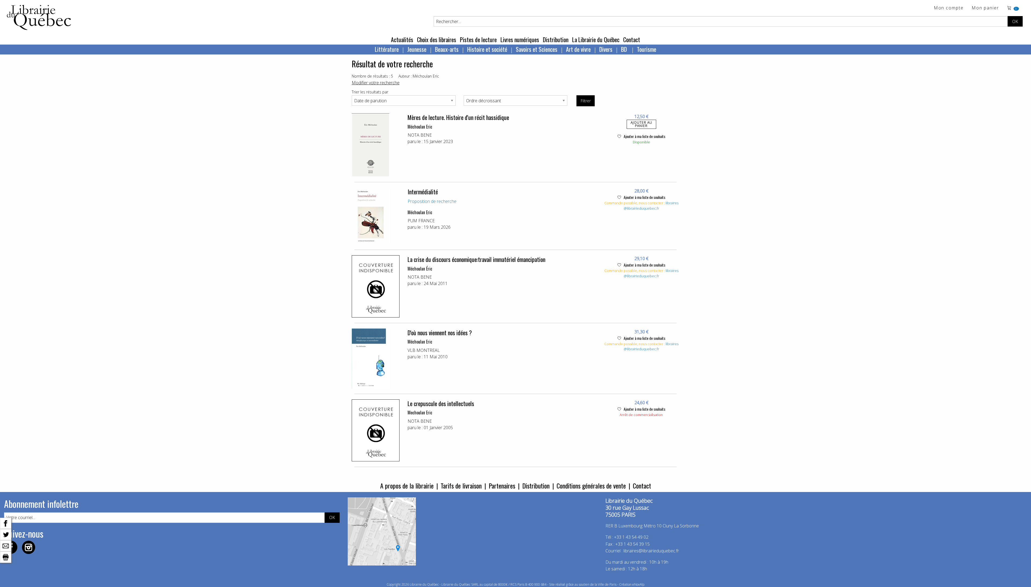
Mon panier (985, 8)
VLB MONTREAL (424, 350)
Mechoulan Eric (420, 412)
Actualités (402, 39)
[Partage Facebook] (5, 523)
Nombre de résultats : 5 (372, 76)
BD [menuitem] (624, 49)
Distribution (555, 39)
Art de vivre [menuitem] (578, 49)
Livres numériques (519, 39)
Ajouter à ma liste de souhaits (644, 136)
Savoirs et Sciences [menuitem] (536, 49)
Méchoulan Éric (420, 268)
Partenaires (502, 485)
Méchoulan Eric (420, 126)
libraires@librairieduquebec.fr (651, 205)
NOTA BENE (420, 135)
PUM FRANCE (421, 221)
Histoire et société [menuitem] (487, 49)
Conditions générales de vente (591, 485)
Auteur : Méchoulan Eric (418, 76)
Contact (631, 39)
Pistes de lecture (478, 39)
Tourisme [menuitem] (646, 49)
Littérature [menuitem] (387, 49)
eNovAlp (638, 584)
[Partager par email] (5, 545)
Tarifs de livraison (461, 485)
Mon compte (949, 8)
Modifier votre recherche (376, 83)
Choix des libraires (436, 39)
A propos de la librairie (407, 485)
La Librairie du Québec (595, 39)
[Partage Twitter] (5, 534)
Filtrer (586, 100)
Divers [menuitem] (605, 49)
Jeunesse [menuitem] (416, 49)
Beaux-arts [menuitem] (447, 49)
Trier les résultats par (370, 91)
